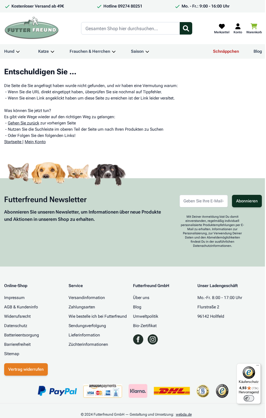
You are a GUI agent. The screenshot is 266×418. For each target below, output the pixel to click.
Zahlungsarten (82, 306)
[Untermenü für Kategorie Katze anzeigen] (52, 51)
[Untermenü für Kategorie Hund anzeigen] (18, 51)
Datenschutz (15, 325)
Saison (137, 51)
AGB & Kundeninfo (21, 306)
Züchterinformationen (88, 344)
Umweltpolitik (145, 316)
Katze (43, 51)
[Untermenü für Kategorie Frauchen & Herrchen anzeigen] (113, 51)
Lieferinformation (84, 335)
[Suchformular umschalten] (186, 28)
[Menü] (258, 366)
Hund (9, 51)
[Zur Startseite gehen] (31, 28)
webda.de (184, 414)
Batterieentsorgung (21, 335)
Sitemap (11, 353)
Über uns (141, 297)
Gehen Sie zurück (23, 123)
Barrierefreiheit (17, 344)
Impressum (14, 297)
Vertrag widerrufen (26, 369)
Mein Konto (35, 141)
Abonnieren (247, 200)
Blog (258, 51)
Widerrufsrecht (17, 316)
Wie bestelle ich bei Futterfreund (98, 316)
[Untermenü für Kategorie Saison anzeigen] (147, 51)
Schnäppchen (226, 51)
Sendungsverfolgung (87, 325)
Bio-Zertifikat (145, 325)
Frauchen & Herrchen (90, 51)
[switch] (249, 398)
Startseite (12, 141)
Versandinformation (87, 297)
